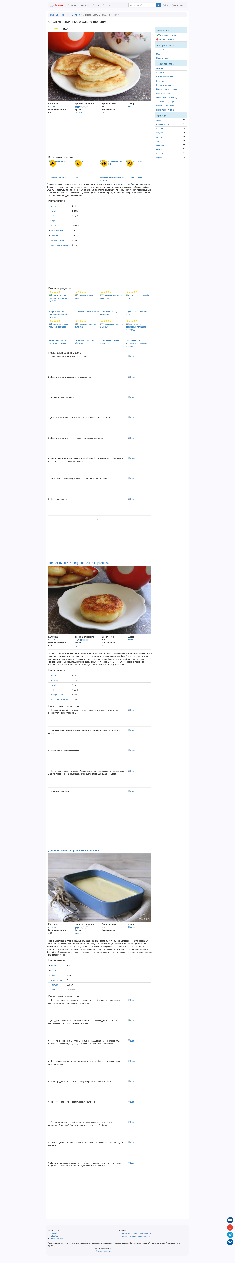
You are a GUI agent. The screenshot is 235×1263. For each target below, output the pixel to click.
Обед (158, 53)
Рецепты (72, 5)
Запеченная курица (165, 101)
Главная (54, 14)
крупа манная (56, 980)
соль (52, 215)
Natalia (131, 927)
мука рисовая (56, 694)
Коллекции (84, 5)
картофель (55, 679)
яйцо (52, 220)
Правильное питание (165, 109)
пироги (159, 136)
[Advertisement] (100, 136)
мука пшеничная (57, 240)
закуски (159, 132)
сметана (54, 984)
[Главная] (58, 5)
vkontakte (55, 1233)
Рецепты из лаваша (165, 84)
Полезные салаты (164, 93)
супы (158, 120)
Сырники (160, 72)
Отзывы (106, 5)
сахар (53, 210)
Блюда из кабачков (164, 76)
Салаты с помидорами (166, 89)
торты (159, 140)
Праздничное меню (165, 105)
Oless (130, 106)
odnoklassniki (57, 1238)
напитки (159, 153)
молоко (53, 225)
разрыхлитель (56, 230)
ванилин (54, 235)
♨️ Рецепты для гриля (166, 39)
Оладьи (159, 68)
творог (53, 206)
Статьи (96, 5)
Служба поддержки (104, 1251)
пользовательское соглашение (136, 1235)
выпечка (52, 106)
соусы (159, 157)
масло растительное (59, 244)
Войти (165, 5)
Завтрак (160, 49)
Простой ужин (162, 57)
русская (78, 112)
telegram (54, 1235)
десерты (160, 149)
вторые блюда (162, 124)
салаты (159, 128)
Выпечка (76, 14)
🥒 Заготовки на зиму (166, 35)
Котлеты (160, 80)
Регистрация (177, 5)
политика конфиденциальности (136, 1233)
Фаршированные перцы (167, 97)
